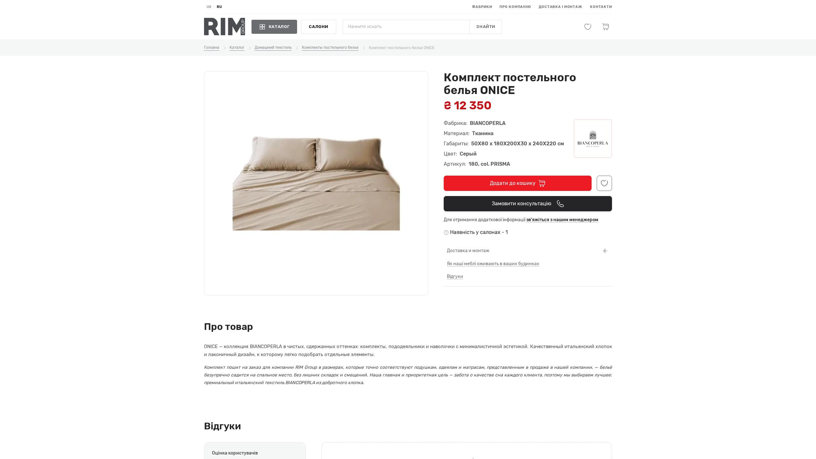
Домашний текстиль (273, 47)
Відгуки (455, 276)
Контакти (601, 7)
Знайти (485, 26)
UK (209, 7)
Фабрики (482, 7)
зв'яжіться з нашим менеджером (562, 219)
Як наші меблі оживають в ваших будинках (493, 263)
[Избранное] (587, 26)
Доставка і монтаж (560, 7)
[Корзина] (605, 26)
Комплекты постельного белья (330, 47)
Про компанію (515, 7)
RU (219, 7)
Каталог (236, 47)
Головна (211, 47)
